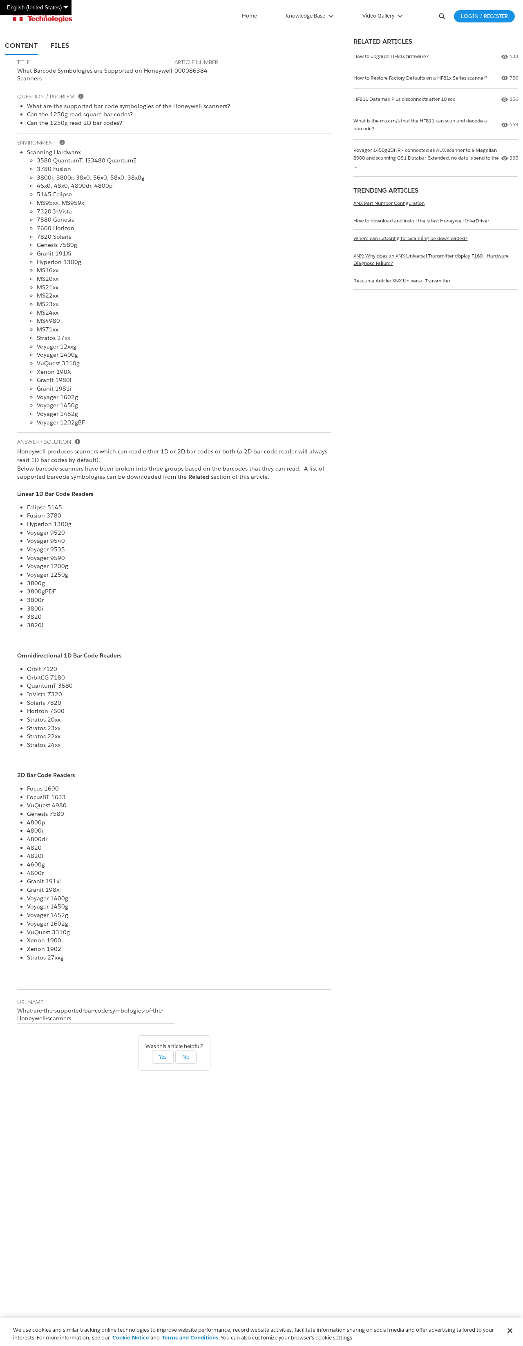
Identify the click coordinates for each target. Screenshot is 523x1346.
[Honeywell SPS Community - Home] (42, 16)
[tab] (21, 46)
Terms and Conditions (190, 1337)
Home (249, 15)
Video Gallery (378, 15)
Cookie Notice (130, 1337)
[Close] (510, 1331)
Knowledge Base (305, 15)
